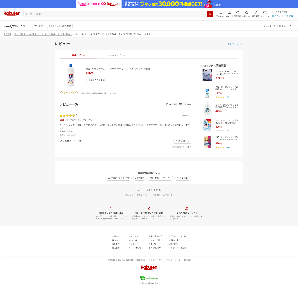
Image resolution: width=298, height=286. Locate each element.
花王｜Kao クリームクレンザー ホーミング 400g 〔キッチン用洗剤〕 (43, 34)
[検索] (210, 14)
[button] (229, 14)
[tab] (78, 55)
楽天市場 (7, 34)
